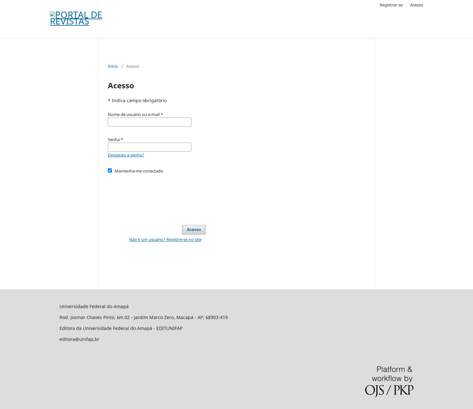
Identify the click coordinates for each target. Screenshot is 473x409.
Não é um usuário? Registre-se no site (165, 239)
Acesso (416, 5)
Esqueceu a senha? (126, 155)
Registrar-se (391, 5)
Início (113, 66)
